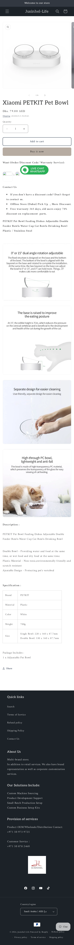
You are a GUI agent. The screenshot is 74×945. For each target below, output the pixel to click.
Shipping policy (56, 937)
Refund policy (14, 723)
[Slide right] (45, 95)
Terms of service (38, 937)
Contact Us (13, 739)
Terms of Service (16, 715)
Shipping (6, 115)
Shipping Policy (15, 731)
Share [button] (9, 668)
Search (11, 707)
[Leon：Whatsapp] (34, 174)
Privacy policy (20, 937)
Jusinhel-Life (23, 932)
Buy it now (37, 151)
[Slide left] (29, 95)
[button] (7, 11)
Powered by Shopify (39, 932)
